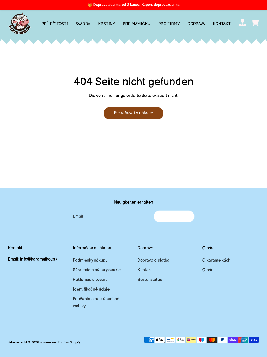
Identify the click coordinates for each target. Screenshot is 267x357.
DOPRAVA (196, 23)
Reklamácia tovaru (90, 279)
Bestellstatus (149, 279)
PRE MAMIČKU (136, 23)
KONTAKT (222, 23)
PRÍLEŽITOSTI (54, 23)
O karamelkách (216, 260)
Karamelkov (48, 342)
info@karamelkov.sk (38, 259)
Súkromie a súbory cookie (97, 270)
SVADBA (83, 23)
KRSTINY (106, 23)
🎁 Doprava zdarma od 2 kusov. (134, 5)
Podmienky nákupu (90, 260)
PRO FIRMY (169, 23)
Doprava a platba (153, 260)
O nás (207, 270)
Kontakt (144, 270)
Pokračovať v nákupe (133, 113)
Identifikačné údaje (91, 289)
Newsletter (174, 216)
